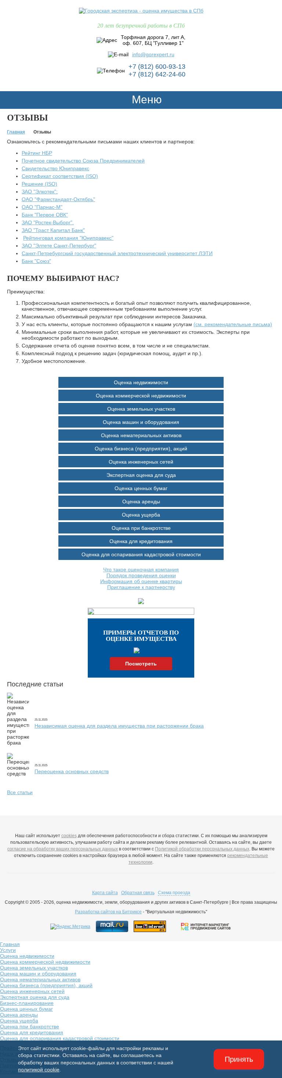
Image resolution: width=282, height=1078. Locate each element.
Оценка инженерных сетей (141, 462)
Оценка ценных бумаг (141, 488)
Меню (145, 99)
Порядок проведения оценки (141, 575)
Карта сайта (105, 892)
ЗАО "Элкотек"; (40, 191)
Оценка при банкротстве (141, 528)
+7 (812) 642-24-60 (157, 74)
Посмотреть (141, 664)
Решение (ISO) (39, 184)
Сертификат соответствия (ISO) (60, 176)
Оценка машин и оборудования (141, 422)
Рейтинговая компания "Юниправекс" (68, 238)
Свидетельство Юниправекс (55, 168)
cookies (69, 835)
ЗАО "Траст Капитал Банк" (53, 230)
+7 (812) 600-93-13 (157, 66)
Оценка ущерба (141, 515)
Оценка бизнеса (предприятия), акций (141, 448)
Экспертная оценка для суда (141, 475)
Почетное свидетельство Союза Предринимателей (83, 161)
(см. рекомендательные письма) (233, 324)
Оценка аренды (141, 501)
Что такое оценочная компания (141, 569)
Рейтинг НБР (37, 153)
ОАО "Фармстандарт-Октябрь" (58, 199)
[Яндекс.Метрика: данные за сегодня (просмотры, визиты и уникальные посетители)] (70, 926)
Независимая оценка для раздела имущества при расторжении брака (119, 726)
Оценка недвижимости (141, 382)
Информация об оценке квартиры (141, 581)
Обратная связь (138, 892)
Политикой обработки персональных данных (202, 849)
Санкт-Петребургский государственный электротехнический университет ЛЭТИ (117, 253)
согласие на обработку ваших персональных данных (62, 849)
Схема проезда (174, 892)
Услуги (8, 950)
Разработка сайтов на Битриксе (108, 911)
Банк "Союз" (36, 261)
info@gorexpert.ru (153, 54)
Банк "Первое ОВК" (45, 215)
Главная (10, 944)
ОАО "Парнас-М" (42, 207)
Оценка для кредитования (141, 541)
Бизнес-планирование (27, 1003)
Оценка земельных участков (141, 409)
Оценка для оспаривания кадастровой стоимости (141, 554)
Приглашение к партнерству (141, 587)
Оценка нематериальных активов (141, 435)
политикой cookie (38, 1069)
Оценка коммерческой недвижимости (141, 396)
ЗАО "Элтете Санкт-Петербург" (59, 246)
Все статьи (20, 792)
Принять (239, 1059)
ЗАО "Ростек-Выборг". (48, 222)
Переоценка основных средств (72, 771)
